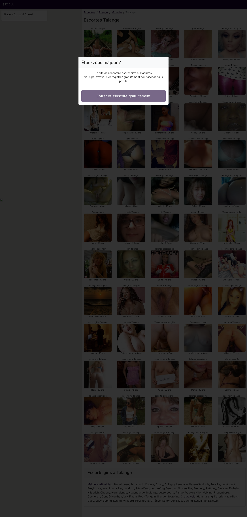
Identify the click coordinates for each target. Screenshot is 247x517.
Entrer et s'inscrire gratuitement (123, 96)
